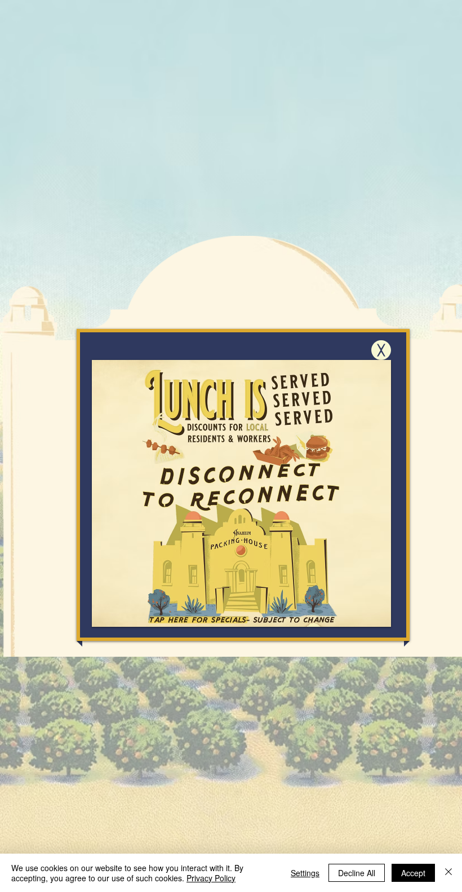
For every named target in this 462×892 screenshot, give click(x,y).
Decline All (356, 872)
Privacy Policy (211, 878)
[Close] (448, 873)
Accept (413, 872)
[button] (381, 350)
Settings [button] (305, 872)
